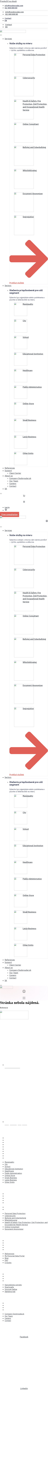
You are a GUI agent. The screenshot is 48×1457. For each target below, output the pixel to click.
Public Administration (32, 387)
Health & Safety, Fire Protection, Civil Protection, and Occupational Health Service (26, 1204)
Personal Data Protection (34, 54)
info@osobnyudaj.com (14, 5)
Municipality (28, 304)
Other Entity (28, 453)
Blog (7, 1245)
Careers (12, 483)
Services (8, 38)
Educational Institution (33, 354)
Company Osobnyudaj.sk (20, 478)
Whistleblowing (30, 170)
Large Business (29, 437)
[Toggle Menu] (1, 526)
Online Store (28, 403)
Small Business (29, 420)
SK (6, 488)
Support (8, 470)
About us (9, 475)
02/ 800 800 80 (11, 8)
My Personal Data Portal (14, 1243)
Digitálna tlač (10, 1281)
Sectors (8, 285)
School (26, 337)
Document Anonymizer (33, 193)
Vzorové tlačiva (11, 1278)
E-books (8, 1249)
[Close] (1, 493)
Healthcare (28, 370)
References (10, 468)
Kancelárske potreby (13, 1274)
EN (6, 20)
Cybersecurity (29, 78)
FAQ (6, 1247)
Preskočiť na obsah (8, 1)
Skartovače (9, 1276)
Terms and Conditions (29, 1448)
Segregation (28, 217)
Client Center (15, 473)
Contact (8, 18)
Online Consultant (31, 124)
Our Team (13, 481)
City (24, 321)
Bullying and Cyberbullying (34, 147)
